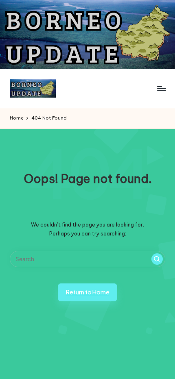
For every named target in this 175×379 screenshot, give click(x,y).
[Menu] (161, 88)
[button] (157, 259)
